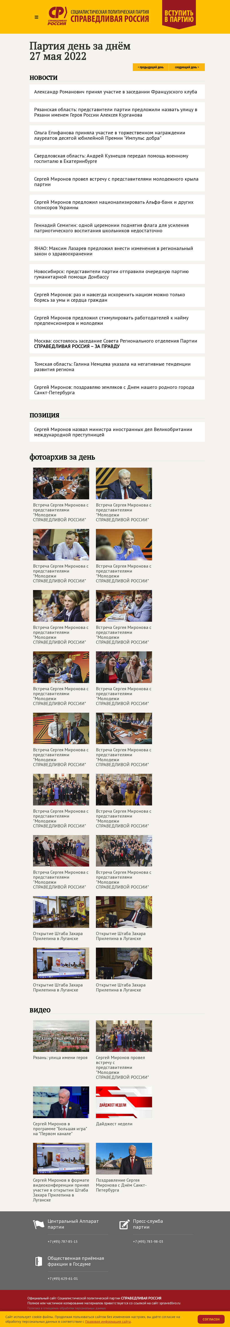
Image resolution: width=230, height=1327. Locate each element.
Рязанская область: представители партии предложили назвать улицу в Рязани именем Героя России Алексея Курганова (115, 112)
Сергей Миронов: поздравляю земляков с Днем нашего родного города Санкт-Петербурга (114, 390)
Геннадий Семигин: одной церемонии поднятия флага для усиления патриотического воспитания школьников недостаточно (111, 228)
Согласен (211, 1319)
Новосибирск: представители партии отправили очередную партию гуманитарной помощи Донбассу (111, 274)
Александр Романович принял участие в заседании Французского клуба (115, 91)
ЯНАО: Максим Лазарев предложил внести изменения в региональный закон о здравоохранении (113, 251)
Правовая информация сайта (108, 1321)
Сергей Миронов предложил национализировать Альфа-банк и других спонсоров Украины (113, 204)
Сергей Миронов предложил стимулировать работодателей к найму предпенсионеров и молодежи (111, 320)
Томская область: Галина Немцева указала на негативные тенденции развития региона (112, 366)
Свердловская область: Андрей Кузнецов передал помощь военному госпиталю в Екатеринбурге (111, 158)
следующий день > (187, 67)
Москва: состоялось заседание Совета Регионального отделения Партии (115, 343)
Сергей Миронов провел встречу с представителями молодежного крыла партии (116, 181)
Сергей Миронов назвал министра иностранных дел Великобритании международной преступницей (113, 432)
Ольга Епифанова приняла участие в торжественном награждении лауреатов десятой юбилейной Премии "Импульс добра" (109, 135)
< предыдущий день (151, 67)
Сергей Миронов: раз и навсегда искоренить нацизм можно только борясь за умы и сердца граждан (109, 297)
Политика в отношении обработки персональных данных (66, 1308)
